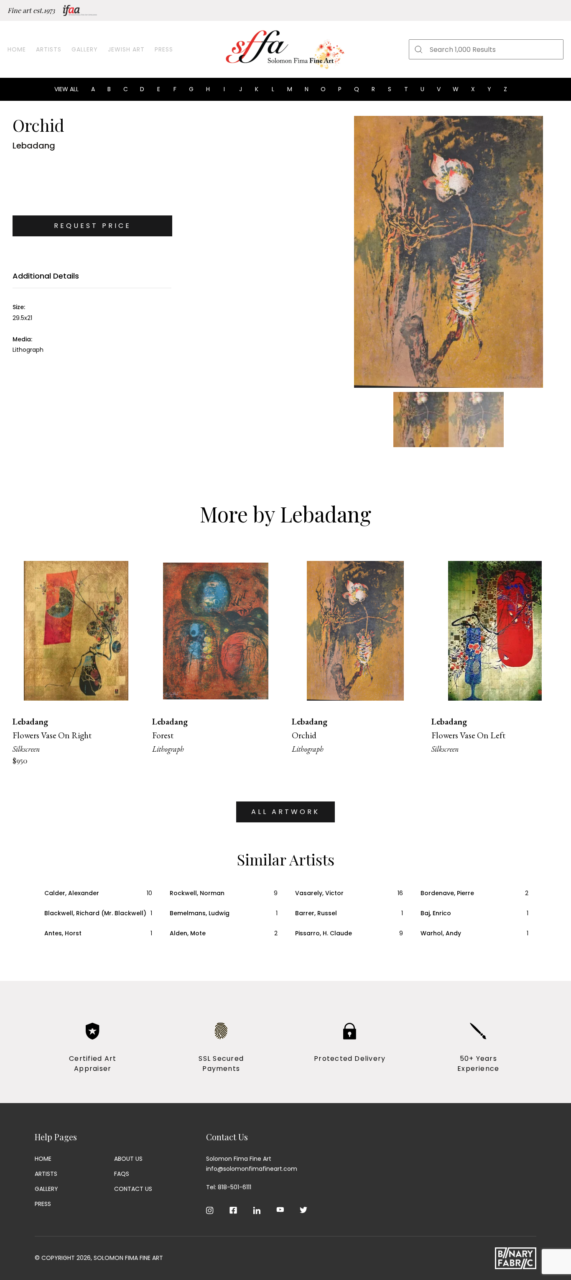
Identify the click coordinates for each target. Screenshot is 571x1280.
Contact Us (133, 1189)
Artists (48, 49)
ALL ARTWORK (285, 812)
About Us (128, 1159)
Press (164, 49)
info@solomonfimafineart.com (251, 1169)
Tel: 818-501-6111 (228, 1187)
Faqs (121, 1174)
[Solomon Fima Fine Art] (285, 49)
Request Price (92, 225)
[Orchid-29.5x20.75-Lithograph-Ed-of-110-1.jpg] (448, 252)
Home (17, 49)
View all (66, 89)
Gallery (84, 49)
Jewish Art (126, 49)
